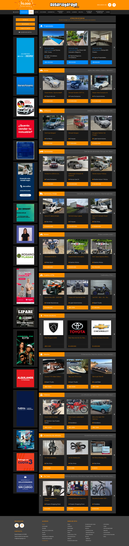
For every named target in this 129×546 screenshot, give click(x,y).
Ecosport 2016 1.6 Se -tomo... (101, 92)
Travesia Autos (98, 96)
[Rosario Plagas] (25, 255)
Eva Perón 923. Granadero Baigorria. (53, 50)
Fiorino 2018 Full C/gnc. (99, 133)
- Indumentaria (106, 532)
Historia (44, 534)
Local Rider (73, 382)
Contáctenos (45, 540)
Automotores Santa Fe (101, 139)
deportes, (97, 476)
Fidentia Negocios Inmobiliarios (51, 56)
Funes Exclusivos (51, 96)
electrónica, (74, 476)
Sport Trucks (74, 303)
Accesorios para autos (72, 540)
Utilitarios (69, 526)
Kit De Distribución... (51, 458)
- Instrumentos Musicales (109, 534)
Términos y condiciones (47, 530)
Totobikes (73, 504)
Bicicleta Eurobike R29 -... (76, 498)
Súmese (44, 528)
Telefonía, (68, 476)
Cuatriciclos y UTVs (71, 534)
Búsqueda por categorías (48, 536)
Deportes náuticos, (97, 354)
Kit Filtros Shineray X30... (75, 458)
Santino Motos (50, 262)
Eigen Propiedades (100, 57)
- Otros (104, 536)
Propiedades (88, 526)
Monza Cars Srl (50, 179)
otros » (111, 476)
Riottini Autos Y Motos (75, 173)
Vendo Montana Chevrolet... (76, 338)
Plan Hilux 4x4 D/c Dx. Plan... (53, 338)
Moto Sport (97, 262)
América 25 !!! (96, 376)
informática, (82, 476)
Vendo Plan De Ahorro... (99, 338)
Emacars (48, 139)
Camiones (69, 530)
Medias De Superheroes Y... (100, 498)
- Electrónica (88, 540)
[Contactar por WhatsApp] (25, 85)
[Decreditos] (25, 181)
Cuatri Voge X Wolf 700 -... (100, 297)
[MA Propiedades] (25, 128)
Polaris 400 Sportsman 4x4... (53, 297)
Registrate (25, 24)
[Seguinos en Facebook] (114, 5)
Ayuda (43, 532)
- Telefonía (87, 538)
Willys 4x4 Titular (97, 417)
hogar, (88, 476)
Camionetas (70, 528)
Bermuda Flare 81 (73, 376)
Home (43, 524)
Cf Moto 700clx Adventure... (101, 256)
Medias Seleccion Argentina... (53, 498)
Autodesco (49, 423)
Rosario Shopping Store (53, 504)
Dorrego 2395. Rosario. (100, 50)
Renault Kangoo (50, 133)
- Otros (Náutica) (89, 534)
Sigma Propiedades (76, 57)
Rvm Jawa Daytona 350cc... (76, 256)
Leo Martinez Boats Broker (99, 381)
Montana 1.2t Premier (99, 173)
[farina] (25, 408)
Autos (68, 524)
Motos (68, 532)
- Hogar (104, 526)
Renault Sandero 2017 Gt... (53, 92)
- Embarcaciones (89, 530)
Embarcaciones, (86, 354)
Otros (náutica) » (108, 354)
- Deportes (105, 530)
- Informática (106, 524)
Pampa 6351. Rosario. (77, 50)
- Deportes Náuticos (89, 532)
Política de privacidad (47, 538)
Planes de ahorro (71, 536)
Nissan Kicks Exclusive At (76, 92)
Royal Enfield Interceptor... (53, 256)
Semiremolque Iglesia (51, 216)
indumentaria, (104, 476)
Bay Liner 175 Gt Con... (51, 376)
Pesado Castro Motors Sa (101, 179)
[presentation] (40, 48)
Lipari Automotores (76, 139)
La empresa (44, 526)
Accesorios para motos (105, 435)
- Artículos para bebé (107, 528)
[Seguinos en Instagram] (109, 5)
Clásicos (69, 538)
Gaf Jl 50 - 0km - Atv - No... (76, 297)
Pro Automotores (75, 96)
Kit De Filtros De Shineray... (100, 458)
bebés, (92, 476)
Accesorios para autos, (91, 435)
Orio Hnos (73, 221)
